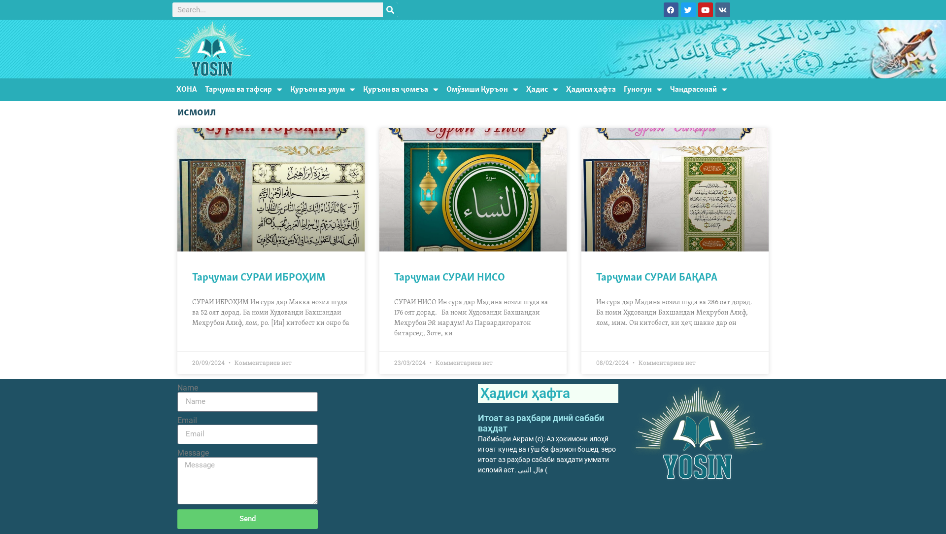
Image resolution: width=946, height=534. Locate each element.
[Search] (390, 9)
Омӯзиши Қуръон (477, 89)
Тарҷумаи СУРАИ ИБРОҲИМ (258, 278)
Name (187, 388)
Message (193, 453)
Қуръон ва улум (317, 89)
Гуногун (638, 89)
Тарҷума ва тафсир (238, 89)
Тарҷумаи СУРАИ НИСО (449, 278)
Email (187, 421)
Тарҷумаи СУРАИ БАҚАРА (656, 278)
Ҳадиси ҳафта (591, 89)
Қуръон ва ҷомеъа (395, 89)
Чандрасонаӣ (693, 89)
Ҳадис (537, 89)
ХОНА (186, 89)
